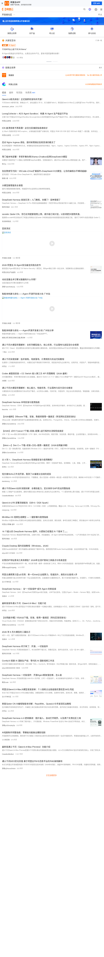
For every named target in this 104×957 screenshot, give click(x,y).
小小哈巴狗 (6, 740)
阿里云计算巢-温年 (8, 524)
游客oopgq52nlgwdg (9, 567)
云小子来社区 (6, 582)
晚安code (5, 682)
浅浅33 (4, 596)
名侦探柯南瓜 (6, 221)
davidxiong (6, 481)
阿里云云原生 (6, 121)
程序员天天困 (6, 653)
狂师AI (4, 467)
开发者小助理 (6, 258)
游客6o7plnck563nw (9, 424)
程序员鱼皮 (6, 207)
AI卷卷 (4, 381)
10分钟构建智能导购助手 (93, 84)
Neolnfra (5, 409)
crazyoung (5, 510)
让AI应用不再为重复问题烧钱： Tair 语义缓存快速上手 (83, 75)
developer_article (8, 106)
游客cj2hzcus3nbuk (8, 768)
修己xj (4, 164)
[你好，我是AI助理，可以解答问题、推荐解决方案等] (89, 9)
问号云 (4, 366)
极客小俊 (5, 178)
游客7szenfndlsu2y (8, 287)
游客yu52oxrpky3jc (8, 725)
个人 (100, 14)
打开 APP (96, 3)
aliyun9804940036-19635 (11, 668)
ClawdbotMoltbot (8, 495)
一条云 (4, 352)
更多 (100, 67)
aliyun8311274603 (8, 553)
